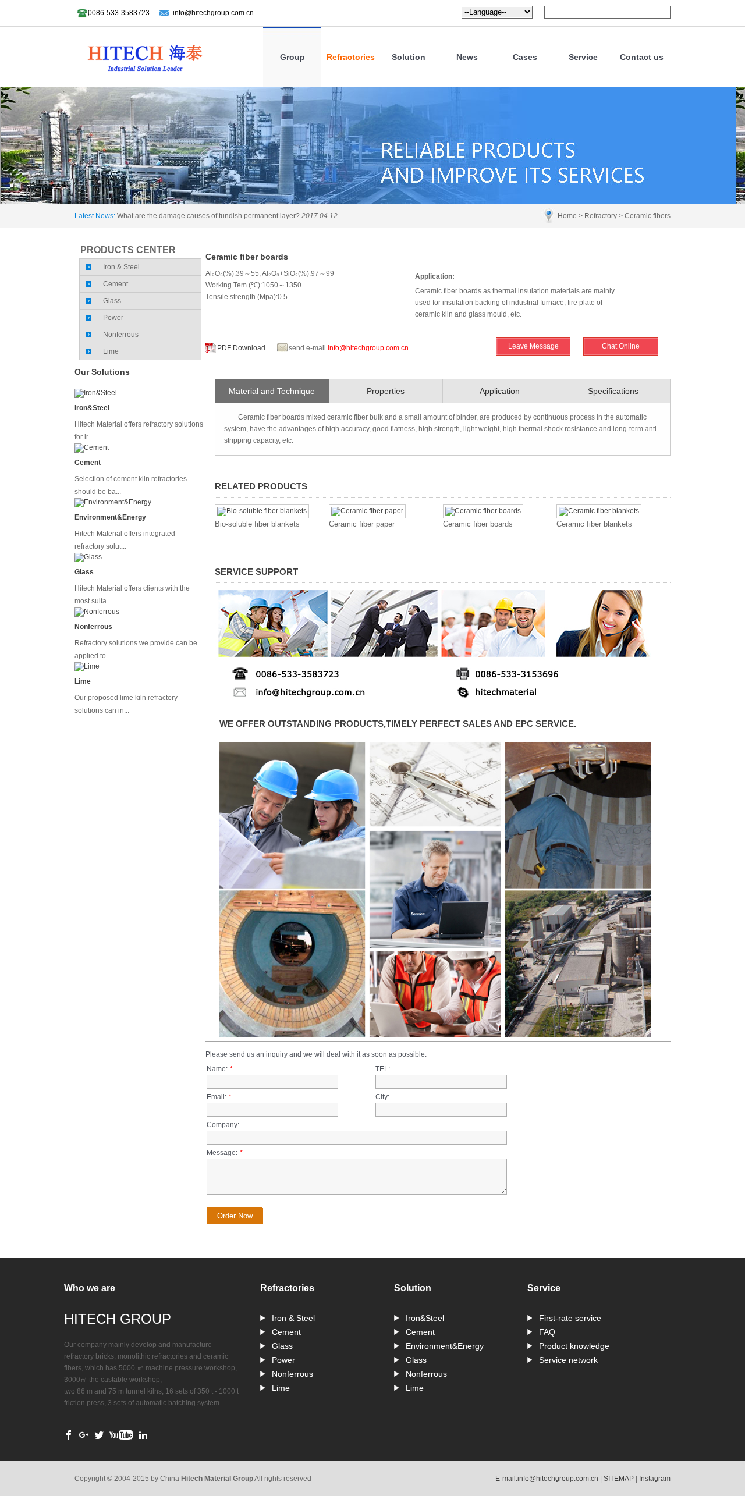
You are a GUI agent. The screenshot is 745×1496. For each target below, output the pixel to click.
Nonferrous (121, 335)
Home (567, 216)
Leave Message (533, 346)
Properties (386, 391)
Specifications (613, 391)
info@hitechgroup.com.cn (213, 13)
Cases (525, 57)
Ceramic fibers (647, 216)
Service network (568, 1359)
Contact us (642, 57)
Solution (408, 57)
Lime (111, 351)
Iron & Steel (121, 267)
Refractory (600, 216)
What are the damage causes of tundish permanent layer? (208, 216)
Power (113, 318)
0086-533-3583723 (119, 13)
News (467, 57)
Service (583, 57)
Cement (115, 284)
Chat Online (621, 346)
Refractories (351, 57)
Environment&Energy (110, 517)
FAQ (547, 1332)
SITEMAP (619, 1478)
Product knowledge (574, 1346)
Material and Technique (272, 391)
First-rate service (570, 1318)
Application (500, 391)
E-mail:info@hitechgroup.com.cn (546, 1478)
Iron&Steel (91, 408)
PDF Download (241, 348)
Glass (112, 301)
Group (292, 57)
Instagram (654, 1478)
